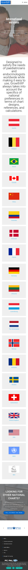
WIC (14, 475)
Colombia (14, 220)
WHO (14, 456)
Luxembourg (14, 311)
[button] (3, 528)
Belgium (14, 149)
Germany (14, 276)
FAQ (4, 552)
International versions (8, 543)
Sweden (14, 384)
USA (14, 437)
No (13, 568)
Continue (9, 568)
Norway (14, 349)
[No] (26, 565)
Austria (14, 128)
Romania (14, 367)
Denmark (14, 238)
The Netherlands (14, 329)
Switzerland (14, 403)
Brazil (14, 166)
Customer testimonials (8, 541)
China (14, 202)
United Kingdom (14, 420)
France (14, 257)
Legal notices (19, 568)
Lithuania (14, 293)
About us (5, 550)
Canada (14, 182)
